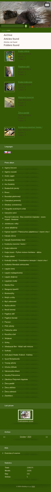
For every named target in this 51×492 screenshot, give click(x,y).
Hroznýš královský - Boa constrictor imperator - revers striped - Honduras (25, 218)
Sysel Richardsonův (12, 359)
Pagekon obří (24, 66)
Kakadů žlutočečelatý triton (15, 240)
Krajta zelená (23, 51)
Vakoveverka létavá (12, 371)
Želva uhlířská (10, 388)
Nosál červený (10, 310)
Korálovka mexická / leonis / (30, 127)
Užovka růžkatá (10, 367)
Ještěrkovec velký (11, 224)
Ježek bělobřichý (11, 228)
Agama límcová (10, 168)
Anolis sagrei (9, 176)
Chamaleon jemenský (13, 201)
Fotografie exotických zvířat (15, 209)
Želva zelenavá (10, 392)
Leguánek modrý (11, 281)
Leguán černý (10, 269)
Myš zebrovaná (10, 301)
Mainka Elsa (9, 285)
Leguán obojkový (11, 277)
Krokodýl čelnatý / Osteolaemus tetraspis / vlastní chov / (26, 260)
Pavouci (8, 322)
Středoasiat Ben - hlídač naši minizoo (19, 347)
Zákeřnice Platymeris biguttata (16, 379)
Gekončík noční (11, 213)
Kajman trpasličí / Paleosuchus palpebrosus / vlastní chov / (27, 232)
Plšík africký (9, 326)
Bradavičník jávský (12, 188)
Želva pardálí (23, 113)
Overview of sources (12, 453)
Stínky (7, 342)
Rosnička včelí (10, 334)
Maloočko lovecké (26, 97)
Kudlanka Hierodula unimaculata (17, 265)
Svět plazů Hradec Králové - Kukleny (19, 355)
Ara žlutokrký (10, 184)
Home (3, 30)
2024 (29, 437)
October (23, 437)
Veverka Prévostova (12, 375)
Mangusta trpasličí (12, 289)
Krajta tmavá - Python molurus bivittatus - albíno (23, 252)
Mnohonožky (9, 293)
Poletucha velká (11, 330)
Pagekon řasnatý (11, 318)
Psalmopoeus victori (25, 421)
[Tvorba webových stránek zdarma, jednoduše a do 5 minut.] (30, 486)
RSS (33, 486)
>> (47, 437)
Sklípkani (8, 338)
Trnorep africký (10, 363)
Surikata (8, 351)
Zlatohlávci (9, 396)
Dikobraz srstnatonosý (13, 205)
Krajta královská (25, 82)
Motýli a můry (10, 297)
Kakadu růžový (10, 236)
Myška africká (10, 306)
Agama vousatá (10, 172)
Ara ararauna (9, 180)
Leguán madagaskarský (14, 273)
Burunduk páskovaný (13, 196)
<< (4, 437)
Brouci (7, 192)
